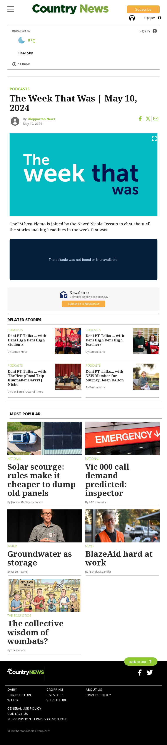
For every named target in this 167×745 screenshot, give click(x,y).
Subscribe (143, 9)
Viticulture (57, 700)
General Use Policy (24, 708)
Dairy (12, 689)
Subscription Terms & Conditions (37, 719)
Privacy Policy (98, 695)
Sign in (144, 31)
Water (12, 700)
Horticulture (19, 695)
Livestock (55, 695)
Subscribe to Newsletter (83, 304)
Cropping (55, 689)
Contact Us (17, 714)
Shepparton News (41, 119)
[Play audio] (131, 17)
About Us (94, 689)
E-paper (150, 18)
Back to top (137, 661)
